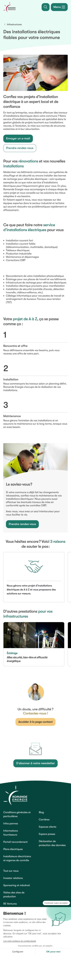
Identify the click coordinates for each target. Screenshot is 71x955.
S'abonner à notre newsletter (35, 763)
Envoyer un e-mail (18, 138)
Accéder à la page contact (35, 722)
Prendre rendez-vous (19, 148)
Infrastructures (14, 24)
